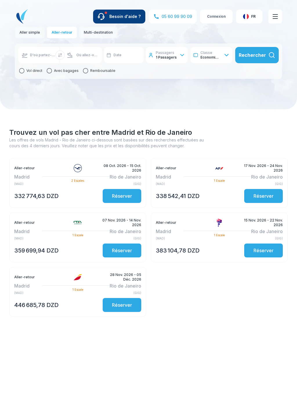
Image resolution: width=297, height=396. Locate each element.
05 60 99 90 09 (177, 16)
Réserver (122, 196)
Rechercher (252, 55)
